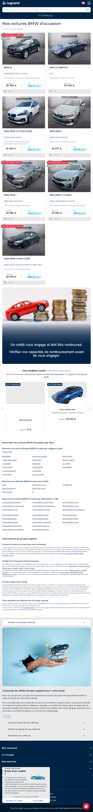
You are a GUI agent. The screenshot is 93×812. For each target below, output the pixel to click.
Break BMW (36, 464)
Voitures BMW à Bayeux (10, 515)
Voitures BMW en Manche (41, 510)
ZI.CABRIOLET (67, 485)
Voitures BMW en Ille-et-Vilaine (42, 502)
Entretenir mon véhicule (19, 736)
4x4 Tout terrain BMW (39, 456)
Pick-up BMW (7, 474)
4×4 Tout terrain (68, 553)
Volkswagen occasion (9, 574)
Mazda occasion (18, 568)
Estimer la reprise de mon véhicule (24, 729)
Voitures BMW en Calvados (11, 502)
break (81, 553)
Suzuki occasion (29, 568)
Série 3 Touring (7, 492)
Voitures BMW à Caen (9, 519)
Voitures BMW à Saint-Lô (40, 526)
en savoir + (6, 716)
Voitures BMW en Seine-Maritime (73, 510)
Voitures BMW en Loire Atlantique (43, 506)
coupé (11, 555)
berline (76, 553)
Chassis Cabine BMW (9, 460)
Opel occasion (7, 568)
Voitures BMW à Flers (69, 515)
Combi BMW (6, 464)
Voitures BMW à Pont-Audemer (13, 529)
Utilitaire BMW (7, 452)
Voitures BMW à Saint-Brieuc (12, 526)
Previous (3, 407)
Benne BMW (6, 456)
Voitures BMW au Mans (70, 519)
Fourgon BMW (7, 467)
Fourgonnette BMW (9, 471)
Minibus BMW (67, 456)
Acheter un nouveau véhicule (21, 622)
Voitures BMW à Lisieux (10, 522)
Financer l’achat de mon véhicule (23, 723)
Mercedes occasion (76, 572)
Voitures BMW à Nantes (40, 519)
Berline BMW (36, 460)
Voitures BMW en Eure (9, 510)
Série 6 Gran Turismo (39, 485)
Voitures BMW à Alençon (40, 529)
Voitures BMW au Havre (70, 522)
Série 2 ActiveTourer (9, 488)
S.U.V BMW (66, 464)
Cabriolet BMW (37, 467)
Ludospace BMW (38, 474)
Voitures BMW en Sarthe (70, 506)
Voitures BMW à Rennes (40, 515)
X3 (33, 492)
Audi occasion (65, 572)
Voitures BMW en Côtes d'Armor (13, 506)
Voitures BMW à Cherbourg (41, 522)
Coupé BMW (36, 471)
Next (90, 407)
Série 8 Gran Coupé (38, 488)
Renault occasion (74, 570)
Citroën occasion (84, 566)
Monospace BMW (68, 460)
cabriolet (5, 555)
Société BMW (67, 467)
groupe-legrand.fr (29, 607)
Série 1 (4, 485)
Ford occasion (73, 566)
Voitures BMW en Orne (70, 502)
